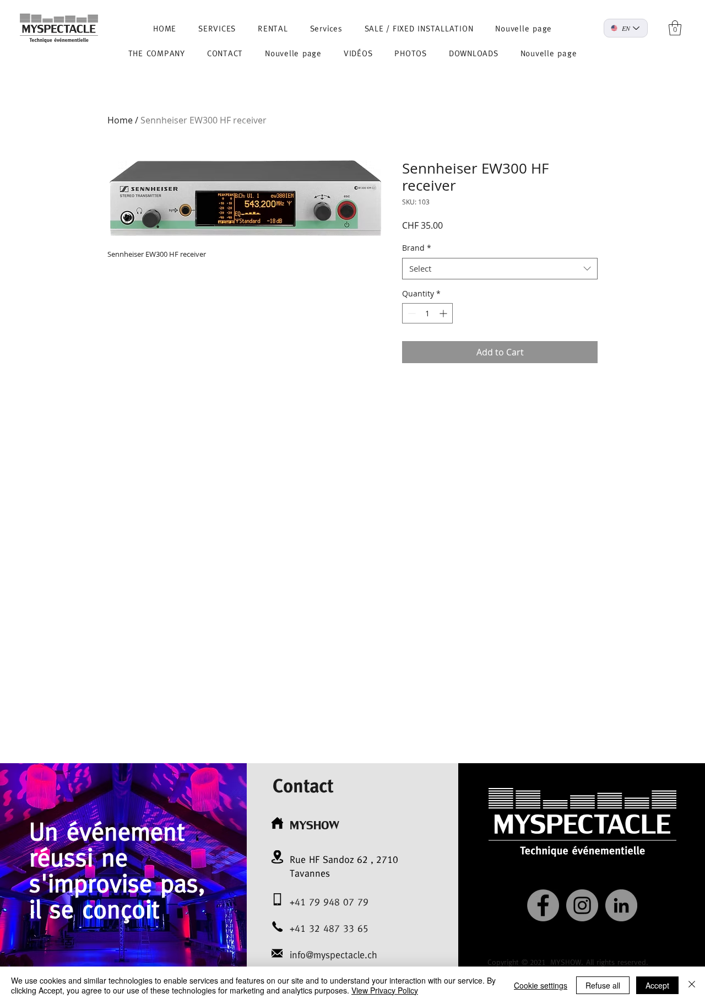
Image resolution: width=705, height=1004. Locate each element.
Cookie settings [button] (540, 985)
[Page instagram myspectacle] (582, 905)
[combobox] (500, 268)
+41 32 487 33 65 (329, 928)
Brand (416, 247)
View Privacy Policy (384, 990)
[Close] (691, 985)
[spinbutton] (427, 313)
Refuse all (602, 985)
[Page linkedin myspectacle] (621, 905)
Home (120, 120)
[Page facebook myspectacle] (543, 905)
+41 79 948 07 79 (329, 902)
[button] (675, 27)
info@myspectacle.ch (333, 954)
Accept (657, 985)
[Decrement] (410, 313)
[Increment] (444, 313)
